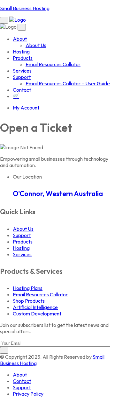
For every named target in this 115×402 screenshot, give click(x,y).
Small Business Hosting (25, 8)
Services (22, 70)
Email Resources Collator (53, 64)
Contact (22, 90)
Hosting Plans (27, 288)
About (20, 39)
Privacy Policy (28, 394)
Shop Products (29, 301)
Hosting (21, 51)
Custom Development (37, 313)
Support (22, 77)
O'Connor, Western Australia (58, 193)
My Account (26, 107)
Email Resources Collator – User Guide (68, 83)
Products (23, 58)
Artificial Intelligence (35, 307)
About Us (36, 45)
